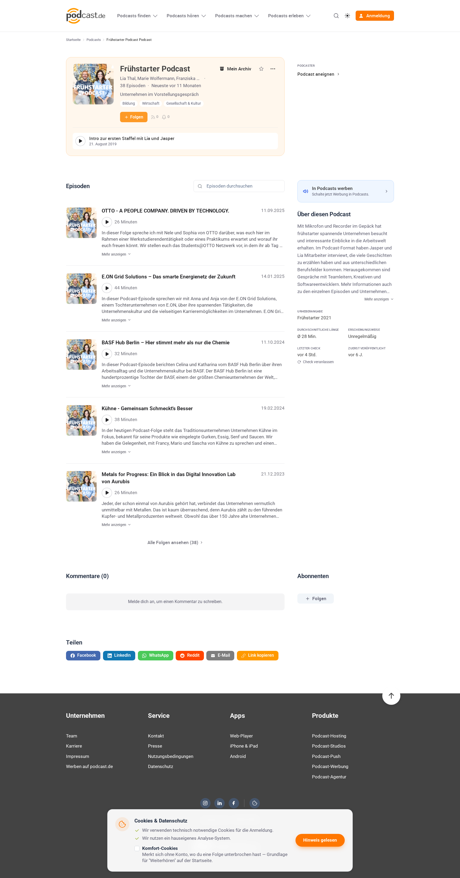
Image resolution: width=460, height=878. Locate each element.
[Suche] (336, 16)
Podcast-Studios (329, 746)
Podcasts (94, 40)
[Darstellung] (347, 15)
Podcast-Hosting (329, 736)
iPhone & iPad (244, 746)
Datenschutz (160, 766)
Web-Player (241, 736)
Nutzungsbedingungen (170, 756)
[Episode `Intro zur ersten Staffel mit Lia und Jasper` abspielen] (80, 141)
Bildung (128, 103)
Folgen (136, 117)
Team (71, 736)
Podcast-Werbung (330, 766)
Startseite (73, 40)
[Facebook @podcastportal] (233, 803)
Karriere (74, 746)
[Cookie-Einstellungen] (254, 803)
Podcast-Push (326, 756)
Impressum (77, 756)
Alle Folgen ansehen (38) (172, 542)
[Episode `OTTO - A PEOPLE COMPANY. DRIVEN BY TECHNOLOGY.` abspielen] (107, 222)
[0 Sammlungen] (261, 68)
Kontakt (156, 736)
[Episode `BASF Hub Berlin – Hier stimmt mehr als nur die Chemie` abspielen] (107, 354)
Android (238, 756)
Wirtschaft (150, 103)
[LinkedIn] (219, 803)
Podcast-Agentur (329, 776)
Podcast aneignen (315, 74)
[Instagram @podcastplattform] (205, 803)
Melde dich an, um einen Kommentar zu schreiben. (175, 601)
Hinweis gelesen (320, 840)
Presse (155, 746)
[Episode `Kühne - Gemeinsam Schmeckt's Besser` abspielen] (107, 420)
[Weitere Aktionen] (273, 69)
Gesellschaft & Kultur (183, 103)
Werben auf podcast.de (89, 766)
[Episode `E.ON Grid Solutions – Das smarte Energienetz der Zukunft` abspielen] (107, 288)
